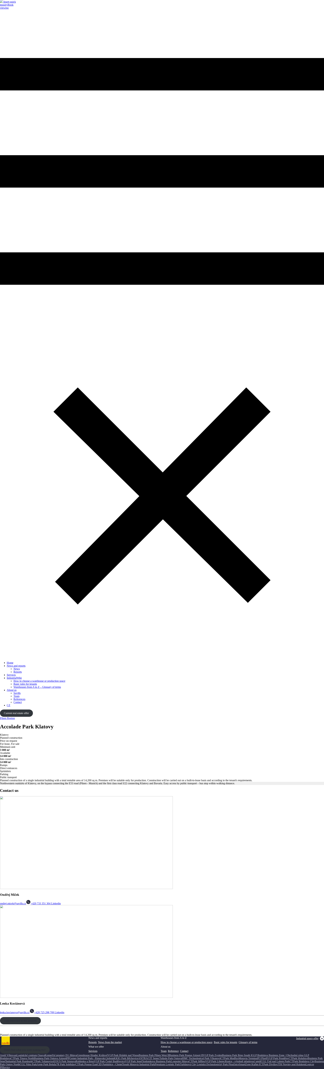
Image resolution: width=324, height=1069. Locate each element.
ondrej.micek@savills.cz (13, 903)
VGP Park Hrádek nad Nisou (123, 1055)
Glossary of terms (248, 1042)
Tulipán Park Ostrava (170, 1058)
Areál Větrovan (8, 1055)
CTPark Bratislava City (302, 1061)
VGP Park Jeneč (133, 1061)
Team (16, 696)
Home (10, 662)
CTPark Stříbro (197, 1061)
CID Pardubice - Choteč (110, 1064)
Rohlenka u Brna (85, 1061)
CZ (8, 705)
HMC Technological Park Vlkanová (201, 1058)
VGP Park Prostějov (278, 1058)
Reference (173, 1051)
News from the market (110, 1042)
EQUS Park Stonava (64, 1061)
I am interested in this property (20, 1020)
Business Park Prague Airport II (186, 1055)
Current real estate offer (16, 713)
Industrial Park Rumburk (19, 1061)
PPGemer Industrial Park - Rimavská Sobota (90, 1058)
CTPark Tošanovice (42, 1061)
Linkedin (55, 903)
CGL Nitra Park (28, 1064)
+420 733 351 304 (40, 903)
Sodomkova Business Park (156, 1061)
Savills (17, 693)
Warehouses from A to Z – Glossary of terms (37, 687)
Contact (18, 702)
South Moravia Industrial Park (139, 1064)
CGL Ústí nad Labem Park (275, 1061)
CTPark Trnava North (22, 1058)
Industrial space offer (307, 1038)
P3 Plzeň (262, 1058)
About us (12, 690)
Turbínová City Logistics (193, 1064)
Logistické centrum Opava (31, 1055)
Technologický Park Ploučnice (222, 1064)
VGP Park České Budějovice (109, 1061)
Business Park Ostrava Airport (50, 1058)
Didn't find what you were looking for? (25, 1049)
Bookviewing (7, 6)
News (17, 668)
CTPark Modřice (230, 1058)
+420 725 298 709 (44, 1012)
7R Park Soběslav (65, 1064)
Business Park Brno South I (237, 1055)
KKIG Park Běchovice (126, 1058)
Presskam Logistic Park (167, 1064)
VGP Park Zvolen (212, 1055)
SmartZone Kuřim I (249, 1064)
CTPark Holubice (298, 1058)
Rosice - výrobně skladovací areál (243, 1061)
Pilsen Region (7, 718)
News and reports (16, 665)
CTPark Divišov (268, 1064)
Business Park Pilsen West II (154, 1055)
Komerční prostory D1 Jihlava (61, 1055)
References (19, 699)
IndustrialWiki (14, 677)
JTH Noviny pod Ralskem (291, 1064)
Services (11, 674)
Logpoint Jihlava (180, 1061)
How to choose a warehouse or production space (39, 680)
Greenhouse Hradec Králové (92, 1055)
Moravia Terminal (248, 1058)
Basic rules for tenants (25, 684)
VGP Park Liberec (215, 1061)
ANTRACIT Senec (148, 1058)
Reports (18, 671)
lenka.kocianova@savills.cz (15, 1012)
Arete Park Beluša (46, 1064)
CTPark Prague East (86, 1064)
